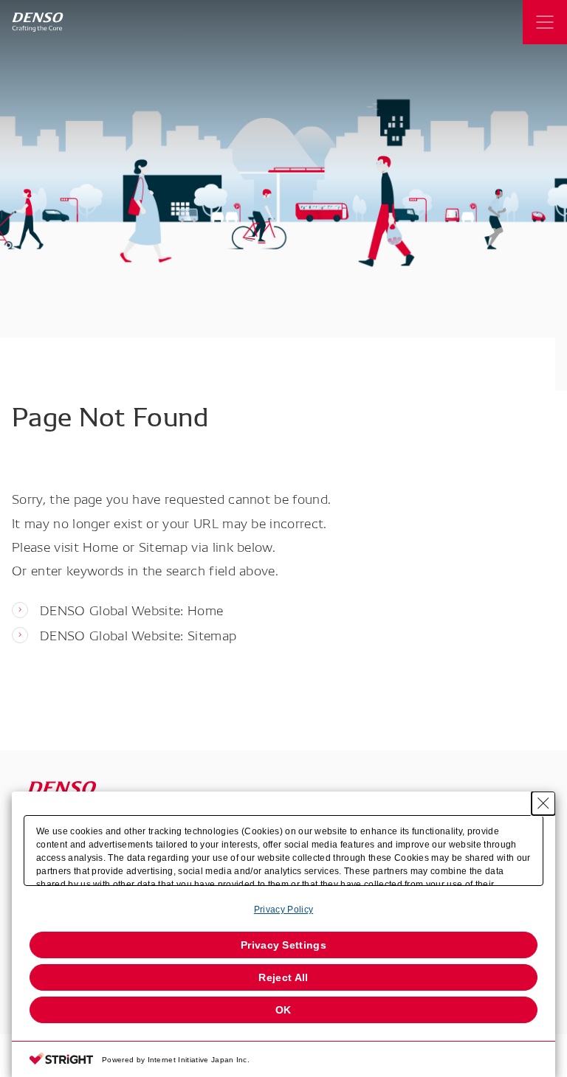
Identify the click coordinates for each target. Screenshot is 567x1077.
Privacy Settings (283, 945)
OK (283, 1010)
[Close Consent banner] (543, 803)
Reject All (283, 977)
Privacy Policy (283, 909)
